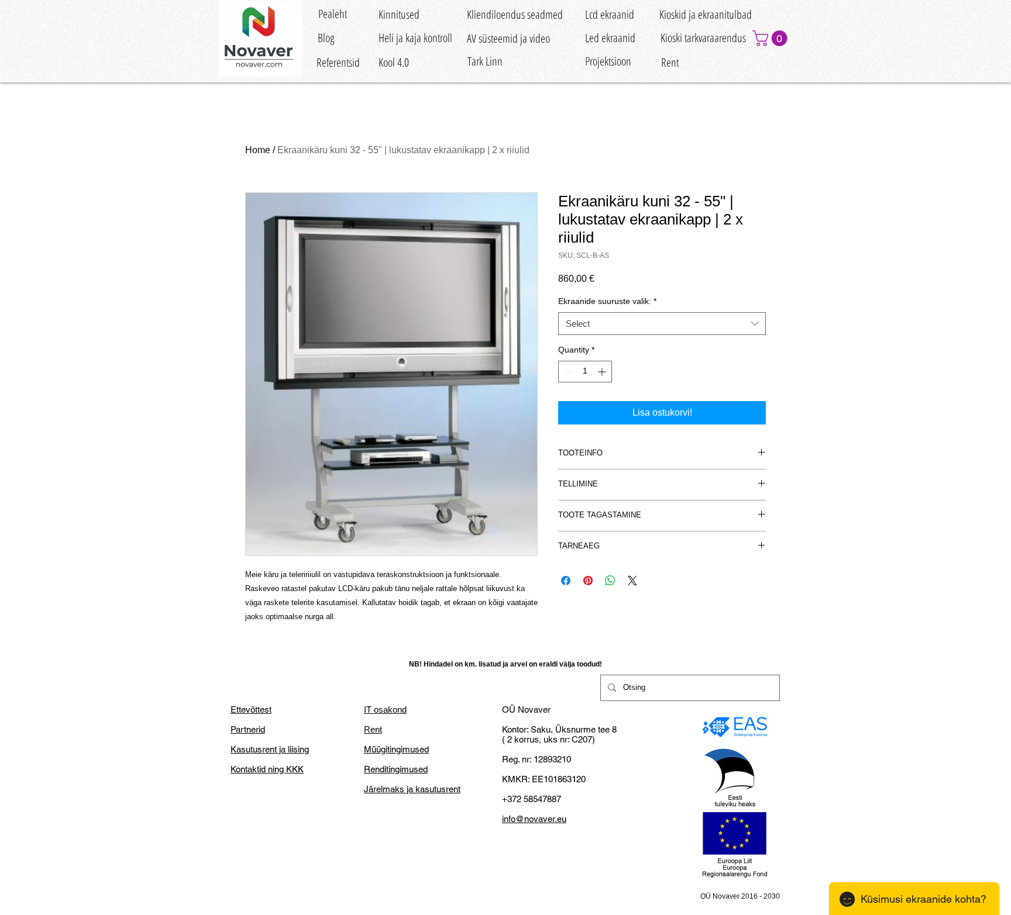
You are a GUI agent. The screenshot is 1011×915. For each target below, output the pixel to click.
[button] (771, 38)
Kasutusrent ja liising (270, 749)
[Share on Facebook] (566, 581)
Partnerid (248, 729)
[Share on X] (632, 581)
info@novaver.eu (534, 819)
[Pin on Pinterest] (588, 581)
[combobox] (662, 323)
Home (257, 150)
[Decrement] (567, 371)
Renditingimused (396, 769)
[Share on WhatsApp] (610, 581)
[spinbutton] (585, 371)
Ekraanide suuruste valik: (607, 301)
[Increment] (603, 371)
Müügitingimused (396, 749)
